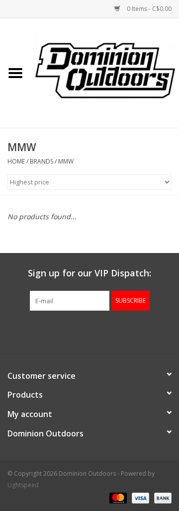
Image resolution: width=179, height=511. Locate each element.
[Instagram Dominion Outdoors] (107, 331)
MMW (66, 161)
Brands (41, 161)
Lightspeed (23, 485)
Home (16, 161)
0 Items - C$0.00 (148, 8)
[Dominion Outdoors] (105, 70)
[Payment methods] (117, 497)
